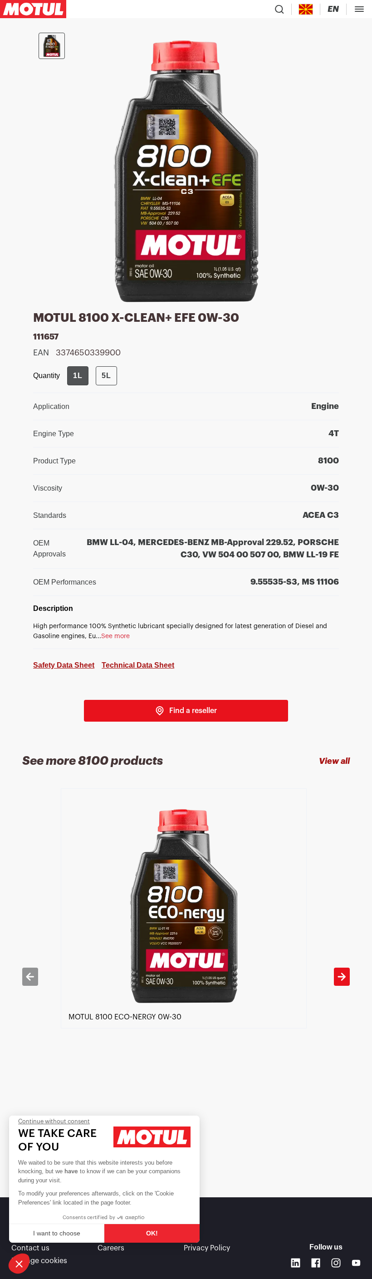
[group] (92, 375)
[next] (341, 977)
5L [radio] (106, 375)
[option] (186, 976)
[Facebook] (316, 1263)
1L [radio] (78, 375)
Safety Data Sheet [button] (63, 665)
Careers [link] (111, 1248)
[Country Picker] (306, 9)
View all (334, 761)
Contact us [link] (30, 1248)
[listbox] (186, 976)
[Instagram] (336, 1263)
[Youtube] (356, 1263)
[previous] (30, 977)
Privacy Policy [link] (207, 1248)
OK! (152, 1233)
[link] (186, 711)
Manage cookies (39, 1260)
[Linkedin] (295, 1263)
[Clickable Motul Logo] (33, 9)
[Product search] (279, 9)
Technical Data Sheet (138, 665)
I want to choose (56, 1233)
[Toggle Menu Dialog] (359, 9)
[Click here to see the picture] (52, 46)
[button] (19, 1263)
